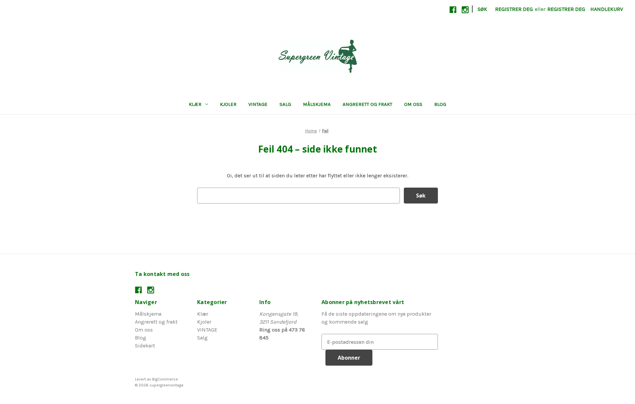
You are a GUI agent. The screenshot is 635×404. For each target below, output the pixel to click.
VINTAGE (258, 104)
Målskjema (317, 104)
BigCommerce (165, 379)
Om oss (413, 104)
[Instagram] (465, 9)
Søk (482, 9)
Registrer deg (514, 9)
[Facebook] (452, 9)
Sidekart (145, 345)
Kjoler (228, 104)
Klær (195, 104)
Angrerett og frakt (367, 104)
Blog (440, 104)
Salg (285, 104)
